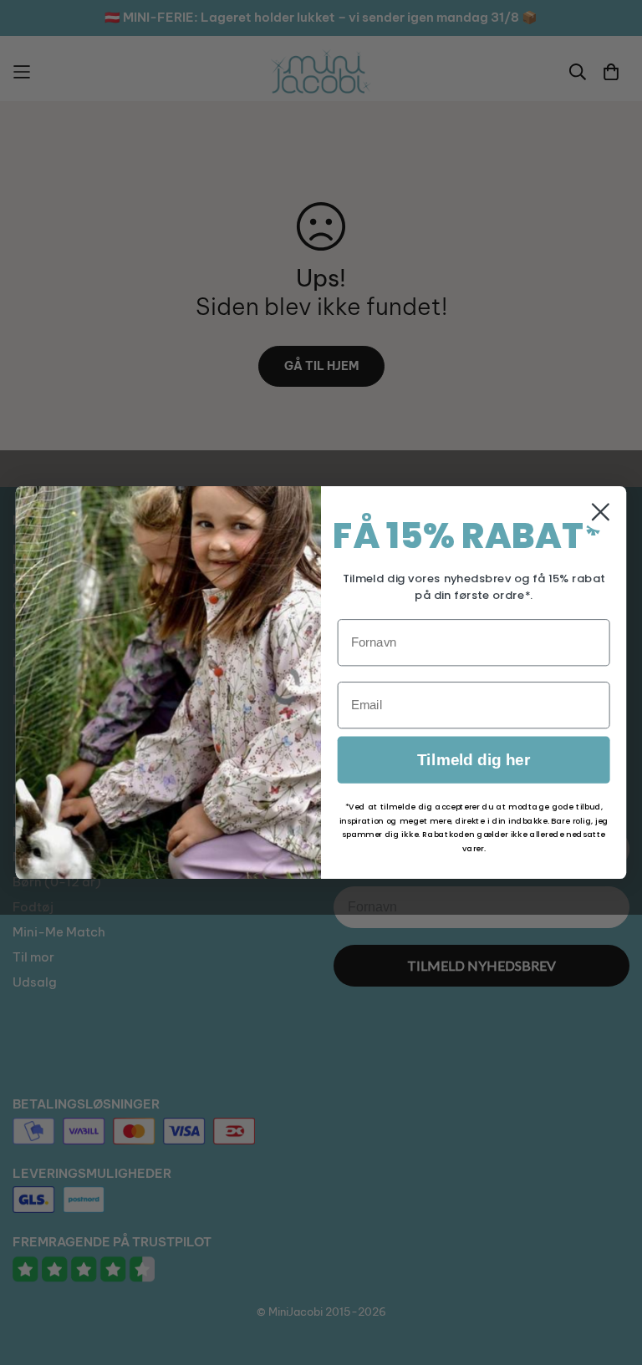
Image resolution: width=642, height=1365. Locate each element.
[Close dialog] (600, 511)
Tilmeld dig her (473, 760)
